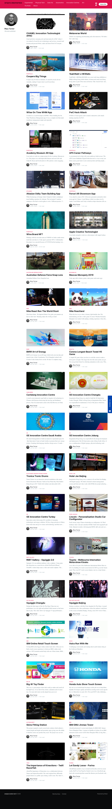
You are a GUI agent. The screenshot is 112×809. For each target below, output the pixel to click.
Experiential (29, 2)
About (35, 6)
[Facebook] (96, 3)
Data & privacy (56, 794)
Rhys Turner (33, 46)
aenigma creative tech (10, 794)
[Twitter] (96, 5)
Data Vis (50, 2)
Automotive (60, 2)
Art (83, 2)
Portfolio (28, 6)
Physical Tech (40, 2)
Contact (64, 794)
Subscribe (103, 4)
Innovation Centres (72, 2)
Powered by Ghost (102, 794)
